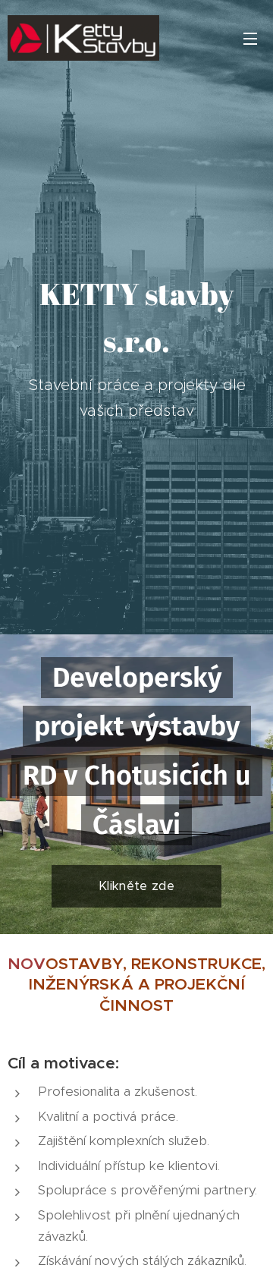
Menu (250, 38)
